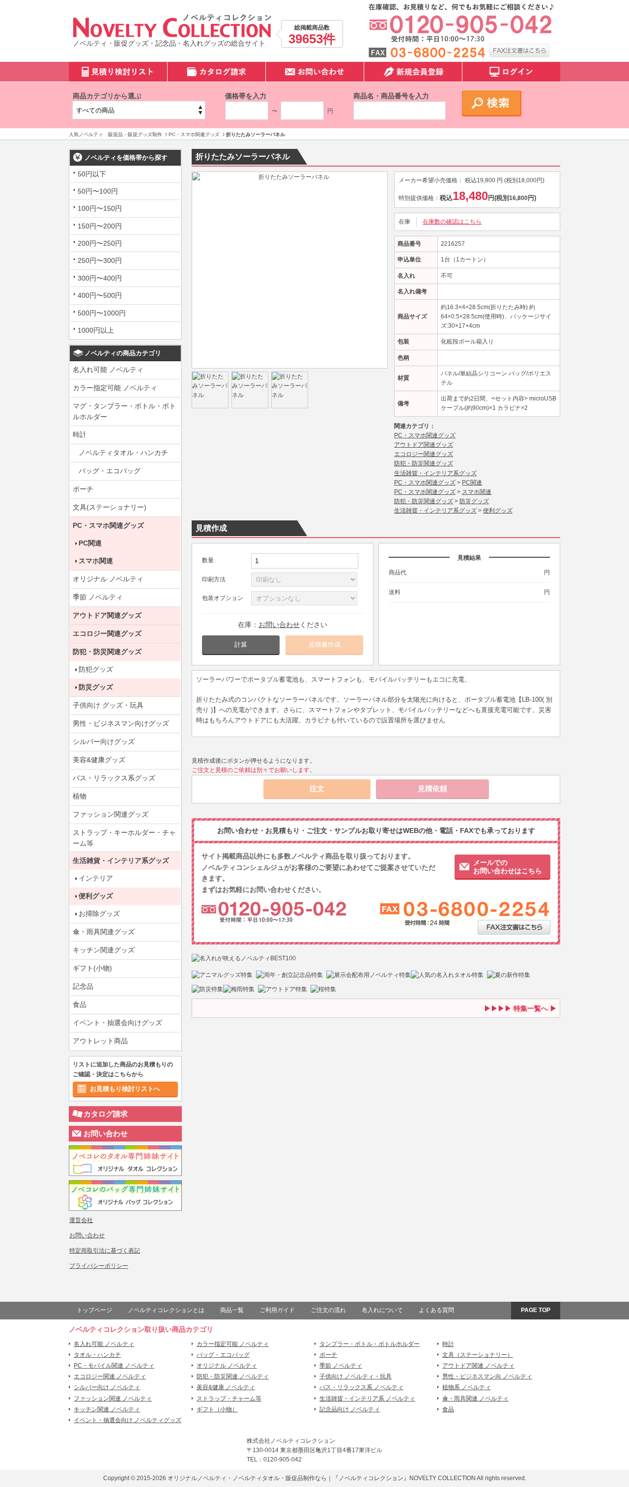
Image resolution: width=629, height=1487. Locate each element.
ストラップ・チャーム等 (229, 1398)
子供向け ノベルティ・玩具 (355, 1376)
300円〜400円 (100, 278)
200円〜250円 (100, 243)
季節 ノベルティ (98, 597)
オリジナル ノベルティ (108, 579)
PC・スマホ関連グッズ (108, 525)
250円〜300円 (100, 260)
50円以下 (92, 174)
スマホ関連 (96, 561)
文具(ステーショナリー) (109, 507)
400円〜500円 (100, 295)
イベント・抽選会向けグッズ (117, 1023)
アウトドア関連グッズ (107, 615)
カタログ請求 (106, 1114)
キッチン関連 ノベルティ (107, 1409)
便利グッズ (96, 896)
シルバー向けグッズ (104, 741)
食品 (79, 1004)
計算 (240, 644)
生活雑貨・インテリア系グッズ (121, 860)
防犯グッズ (96, 669)
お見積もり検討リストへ (125, 1088)
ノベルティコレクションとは (166, 1310)
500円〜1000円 (102, 313)
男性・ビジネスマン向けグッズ (121, 723)
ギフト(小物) (92, 968)
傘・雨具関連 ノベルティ (475, 1398)
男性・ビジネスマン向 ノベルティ (487, 1376)
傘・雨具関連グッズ (104, 932)
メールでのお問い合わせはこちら (507, 866)
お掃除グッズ (99, 913)
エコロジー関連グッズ (107, 633)
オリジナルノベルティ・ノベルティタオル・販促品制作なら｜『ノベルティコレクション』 (288, 1478)
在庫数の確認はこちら (452, 221)
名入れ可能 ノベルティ (108, 369)
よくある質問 (436, 1310)
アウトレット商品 (100, 1041)
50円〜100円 (98, 191)
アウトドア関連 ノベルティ (478, 1365)
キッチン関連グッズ (104, 950)
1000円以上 (96, 330)
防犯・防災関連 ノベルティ (233, 1376)
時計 (79, 434)
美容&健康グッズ (99, 760)
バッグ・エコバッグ (110, 471)
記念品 (83, 986)
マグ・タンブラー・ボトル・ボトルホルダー (124, 411)
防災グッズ (96, 687)
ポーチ (83, 489)
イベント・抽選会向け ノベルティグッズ (127, 1420)
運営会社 (81, 1220)
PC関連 (90, 543)
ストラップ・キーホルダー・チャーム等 (124, 838)
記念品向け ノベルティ (349, 1409)
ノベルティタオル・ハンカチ (123, 453)
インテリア (96, 878)
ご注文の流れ (328, 1310)
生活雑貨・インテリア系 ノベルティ (367, 1398)
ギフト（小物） (217, 1409)
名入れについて (382, 1310)
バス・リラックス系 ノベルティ (361, 1387)
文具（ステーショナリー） (477, 1354)
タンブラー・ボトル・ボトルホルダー (369, 1344)
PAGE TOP (535, 1310)
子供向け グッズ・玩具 (108, 705)
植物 (79, 796)
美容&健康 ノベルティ (226, 1387)
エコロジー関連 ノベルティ (110, 1376)
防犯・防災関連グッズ (107, 652)
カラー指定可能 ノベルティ (115, 388)
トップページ (94, 1310)
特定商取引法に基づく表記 (104, 1250)
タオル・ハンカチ (97, 1354)
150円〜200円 (100, 226)
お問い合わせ (106, 1133)
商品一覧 (232, 1310)
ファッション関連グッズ (110, 814)
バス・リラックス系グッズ (114, 778)
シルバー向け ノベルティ (107, 1387)
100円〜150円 (100, 208)
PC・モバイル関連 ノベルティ (114, 1365)
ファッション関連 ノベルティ (113, 1398)
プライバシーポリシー (98, 1265)
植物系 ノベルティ (466, 1387)
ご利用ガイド (277, 1310)
